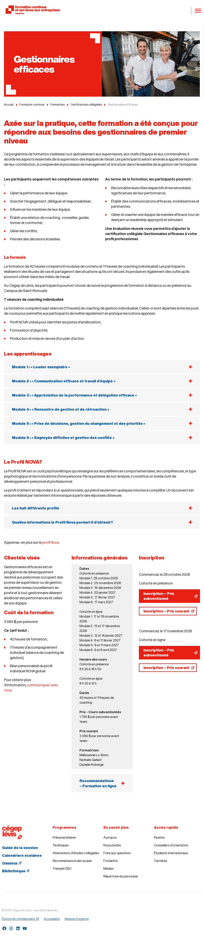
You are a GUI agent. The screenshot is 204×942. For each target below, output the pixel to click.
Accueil (9, 104)
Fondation (110, 860)
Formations (57, 104)
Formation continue (32, 104)
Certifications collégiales (86, 104)
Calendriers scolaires (22, 855)
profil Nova (50, 542)
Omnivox (10, 863)
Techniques (61, 845)
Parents (159, 837)
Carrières (160, 860)
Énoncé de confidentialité (18, 919)
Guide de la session (20, 847)
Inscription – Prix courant (166, 611)
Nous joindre (112, 845)
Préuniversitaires (64, 837)
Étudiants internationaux (171, 853)
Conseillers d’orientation (171, 845)
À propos (110, 837)
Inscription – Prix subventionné (158, 596)
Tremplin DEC (62, 868)
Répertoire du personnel (120, 876)
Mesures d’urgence (77, 919)
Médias (108, 868)
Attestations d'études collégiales (76, 853)
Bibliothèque (14, 871)
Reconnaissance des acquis (72, 860)
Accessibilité (52, 919)
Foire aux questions (117, 853)
